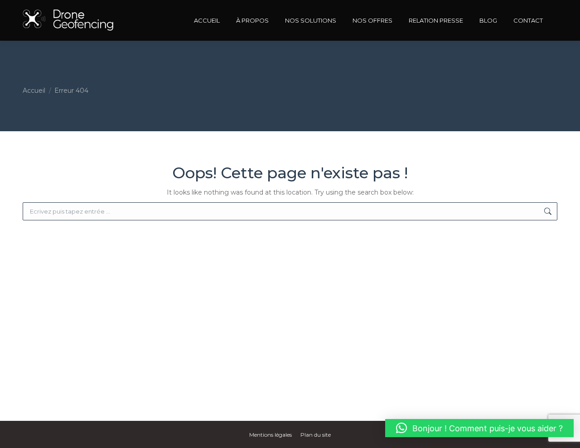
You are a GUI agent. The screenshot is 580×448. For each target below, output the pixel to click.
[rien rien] (69, 20)
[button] (479, 428)
